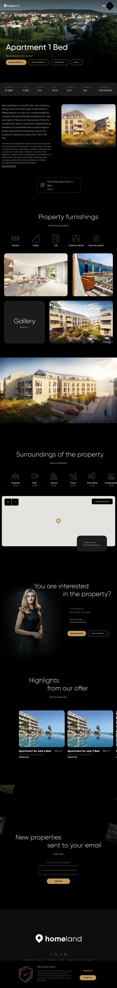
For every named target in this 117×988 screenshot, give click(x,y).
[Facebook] (51, 954)
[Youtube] (56, 954)
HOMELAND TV (29, 960)
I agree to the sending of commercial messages (60, 874)
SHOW (39, 179)
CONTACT (70, 960)
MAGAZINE (51, 960)
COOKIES (89, 960)
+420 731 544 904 (75, 620)
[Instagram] (65, 954)
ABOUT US (41, 960)
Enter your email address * (58, 862)
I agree (59, 870)
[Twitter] (61, 954)
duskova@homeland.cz (78, 622)
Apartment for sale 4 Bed (28, 712)
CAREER (61, 960)
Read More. (41, 980)
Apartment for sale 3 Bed (77, 712)
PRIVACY (80, 960)
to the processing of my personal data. (62, 870)
